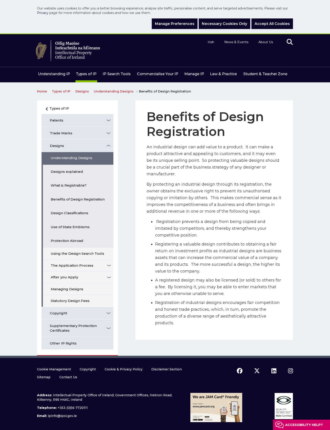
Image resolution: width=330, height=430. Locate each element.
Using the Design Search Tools (77, 253)
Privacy (42, 13)
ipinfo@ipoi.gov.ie (62, 416)
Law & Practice (223, 74)
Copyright (58, 313)
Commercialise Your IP (157, 74)
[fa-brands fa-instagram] (290, 370)
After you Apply (64, 277)
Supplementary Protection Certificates (73, 328)
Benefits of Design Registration (78, 199)
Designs (57, 146)
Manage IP (194, 74)
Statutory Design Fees (70, 301)
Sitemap (44, 377)
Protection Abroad (67, 241)
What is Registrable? (68, 185)
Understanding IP (54, 74)
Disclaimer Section (166, 369)
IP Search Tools (117, 74)
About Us (265, 42)
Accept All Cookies (272, 24)
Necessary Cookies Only (224, 24)
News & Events (236, 42)
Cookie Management (54, 369)
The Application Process (72, 265)
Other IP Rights (63, 343)
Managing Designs (67, 289)
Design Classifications (69, 213)
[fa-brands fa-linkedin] (273, 370)
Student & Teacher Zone (265, 74)
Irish (211, 42)
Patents (56, 120)
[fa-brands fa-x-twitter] (257, 370)
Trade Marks (61, 133)
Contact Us (68, 377)
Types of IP (86, 74)
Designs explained (67, 171)
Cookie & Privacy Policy (124, 369)
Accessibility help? (304, 425)
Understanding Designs (71, 158)
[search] (289, 42)
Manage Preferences (174, 24)
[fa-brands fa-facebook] (239, 370)
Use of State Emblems (70, 227)
